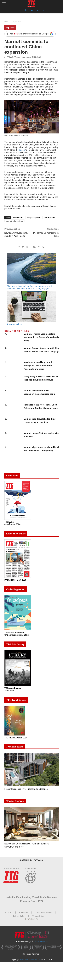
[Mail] (37, 10)
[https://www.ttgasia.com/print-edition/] (17, 500)
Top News (10, 27)
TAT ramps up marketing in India (46, 234)
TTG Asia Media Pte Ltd (30, 959)
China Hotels (18, 217)
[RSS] (43, 10)
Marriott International (14, 221)
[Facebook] (20, 10)
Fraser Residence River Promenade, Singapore (26, 788)
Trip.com (21, 149)
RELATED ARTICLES (16, 331)
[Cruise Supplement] (17, 612)
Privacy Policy (19, 916)
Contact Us (23, 912)
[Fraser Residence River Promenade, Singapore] (31, 769)
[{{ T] (30, 34)
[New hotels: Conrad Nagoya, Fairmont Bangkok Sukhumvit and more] (31, 824)
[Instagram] (25, 10)
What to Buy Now (15, 801)
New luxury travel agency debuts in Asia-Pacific (16, 234)
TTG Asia (10, 57)
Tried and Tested (14, 746)
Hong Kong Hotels (34, 217)
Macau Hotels (50, 217)
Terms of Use (38, 916)
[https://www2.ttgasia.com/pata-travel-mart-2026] (17, 558)
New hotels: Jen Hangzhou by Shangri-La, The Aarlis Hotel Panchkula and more (39, 365)
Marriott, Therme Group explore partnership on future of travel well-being (41, 337)
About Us (8, 912)
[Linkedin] (31, 10)
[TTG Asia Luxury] (17, 667)
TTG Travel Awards (43, 912)
